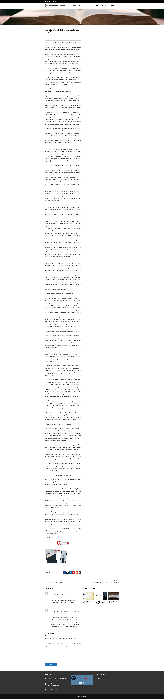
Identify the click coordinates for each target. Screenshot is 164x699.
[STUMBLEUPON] (77, 572)
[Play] (80, 683)
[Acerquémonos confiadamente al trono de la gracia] (101, 596)
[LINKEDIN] (70, 572)
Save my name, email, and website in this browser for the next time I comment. (63, 643)
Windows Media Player (105, 680)
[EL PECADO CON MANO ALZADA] (88, 596)
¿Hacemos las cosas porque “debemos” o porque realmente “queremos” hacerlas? (63, 65)
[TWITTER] (67, 573)
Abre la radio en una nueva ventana (78, 688)
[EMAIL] (80, 572)
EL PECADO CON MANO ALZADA (88, 602)
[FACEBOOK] (64, 572)
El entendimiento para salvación (112, 602)
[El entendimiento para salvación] (113, 596)
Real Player (112, 680)
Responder (77, 594)
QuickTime (98, 681)
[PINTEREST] (73, 572)
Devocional (53, 567)
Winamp (98, 680)
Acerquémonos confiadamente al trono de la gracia (101, 602)
